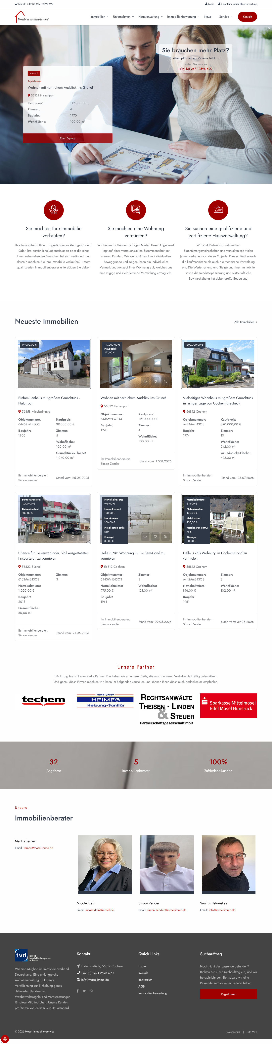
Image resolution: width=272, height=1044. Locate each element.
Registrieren (228, 994)
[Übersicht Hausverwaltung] (135, 211)
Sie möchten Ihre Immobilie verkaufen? (53, 232)
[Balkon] (136, 363)
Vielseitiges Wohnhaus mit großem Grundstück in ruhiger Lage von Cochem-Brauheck (218, 400)
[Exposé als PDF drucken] (63, 381)
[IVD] (33, 955)
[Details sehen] (83, 381)
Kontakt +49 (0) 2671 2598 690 (35, 4)
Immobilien (97, 16)
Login (210, 4)
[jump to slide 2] (136, 180)
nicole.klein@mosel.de (99, 910)
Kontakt (247, 17)
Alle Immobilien (244, 322)
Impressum (145, 979)
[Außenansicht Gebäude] (218, 518)
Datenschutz (233, 1032)
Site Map (252, 1032)
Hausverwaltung (148, 16)
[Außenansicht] (54, 518)
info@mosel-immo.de (222, 910)
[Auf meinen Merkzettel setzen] (73, 381)
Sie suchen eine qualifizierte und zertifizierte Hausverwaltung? (218, 232)
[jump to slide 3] (140, 180)
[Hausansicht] (54, 363)
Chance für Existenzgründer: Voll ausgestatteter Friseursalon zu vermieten (53, 555)
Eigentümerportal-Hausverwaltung (238, 4)
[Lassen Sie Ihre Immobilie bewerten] (53, 211)
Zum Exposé (64, 138)
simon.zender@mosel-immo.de (166, 910)
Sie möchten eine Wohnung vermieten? (136, 232)
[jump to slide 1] (132, 180)
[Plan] (136, 518)
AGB (141, 986)
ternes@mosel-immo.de (38, 848)
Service (224, 16)
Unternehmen (121, 16)
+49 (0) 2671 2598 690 (97, 973)
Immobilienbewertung (181, 16)
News (207, 16)
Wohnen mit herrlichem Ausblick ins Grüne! (57, 87)
